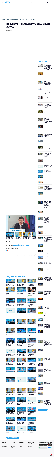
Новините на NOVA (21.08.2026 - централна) (9, 433)
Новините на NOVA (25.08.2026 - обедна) (21, 355)
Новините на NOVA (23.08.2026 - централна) (20, 403)
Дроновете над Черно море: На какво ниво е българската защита (48, 141)
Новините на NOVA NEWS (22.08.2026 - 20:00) (20, 413)
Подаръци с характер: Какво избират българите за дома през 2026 (47, 83)
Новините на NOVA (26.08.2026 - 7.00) (9, 334)
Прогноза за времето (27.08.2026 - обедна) (48, 166)
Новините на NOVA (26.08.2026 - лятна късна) (10, 305)
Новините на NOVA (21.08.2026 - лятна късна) (20, 423)
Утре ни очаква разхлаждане (46, 245)
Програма (18, 2)
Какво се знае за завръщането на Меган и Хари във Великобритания (47, 326)
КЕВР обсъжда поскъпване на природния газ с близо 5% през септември (48, 188)
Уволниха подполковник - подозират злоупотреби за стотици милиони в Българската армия (47, 271)
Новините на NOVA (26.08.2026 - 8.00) (31, 325)
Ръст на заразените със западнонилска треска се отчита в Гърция (47, 314)
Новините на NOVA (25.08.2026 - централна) (9, 344)
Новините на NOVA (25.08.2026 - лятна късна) (20, 334)
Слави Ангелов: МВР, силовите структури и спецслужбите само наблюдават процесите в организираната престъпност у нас (48, 333)
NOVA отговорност (31, 443)
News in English (30, 446)
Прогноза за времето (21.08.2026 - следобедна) (21, 433)
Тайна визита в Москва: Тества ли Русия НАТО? (47, 319)
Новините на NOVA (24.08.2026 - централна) (20, 374)
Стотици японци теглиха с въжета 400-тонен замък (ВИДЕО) (47, 264)
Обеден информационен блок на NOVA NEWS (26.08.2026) (31, 315)
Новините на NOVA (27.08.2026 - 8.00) (31, 285)
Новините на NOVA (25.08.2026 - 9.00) (31, 355)
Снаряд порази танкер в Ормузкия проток (47, 370)
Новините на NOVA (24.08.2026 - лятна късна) (31, 364)
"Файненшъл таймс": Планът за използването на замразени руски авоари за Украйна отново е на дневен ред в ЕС (47, 352)
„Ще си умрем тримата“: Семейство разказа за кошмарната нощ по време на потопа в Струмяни (48, 343)
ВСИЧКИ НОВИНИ (42, 409)
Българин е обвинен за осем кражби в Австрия (48, 135)
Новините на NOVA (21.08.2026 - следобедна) (31, 433)
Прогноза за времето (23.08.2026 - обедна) (32, 403)
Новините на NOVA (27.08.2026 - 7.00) (9, 294)
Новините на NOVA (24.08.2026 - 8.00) (20, 394)
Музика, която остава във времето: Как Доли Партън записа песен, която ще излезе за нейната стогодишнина (48, 67)
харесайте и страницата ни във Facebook (21, 245)
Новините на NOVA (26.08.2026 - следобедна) (20, 315)
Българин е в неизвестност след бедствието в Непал (48, 227)
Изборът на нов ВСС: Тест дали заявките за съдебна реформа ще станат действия (48, 279)
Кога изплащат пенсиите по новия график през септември (47, 106)
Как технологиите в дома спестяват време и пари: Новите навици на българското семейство (48, 75)
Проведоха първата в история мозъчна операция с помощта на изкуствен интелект (48, 239)
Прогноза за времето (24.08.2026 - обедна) (21, 383)
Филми (20, 447)
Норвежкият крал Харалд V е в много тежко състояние (47, 232)
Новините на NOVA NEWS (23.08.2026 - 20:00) (9, 403)
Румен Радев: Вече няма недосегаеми (47, 181)
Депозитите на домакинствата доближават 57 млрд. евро (48, 148)
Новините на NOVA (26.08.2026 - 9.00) (20, 325)
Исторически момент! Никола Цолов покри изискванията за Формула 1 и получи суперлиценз (47, 91)
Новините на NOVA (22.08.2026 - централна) (31, 413)
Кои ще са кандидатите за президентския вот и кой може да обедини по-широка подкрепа (48, 395)
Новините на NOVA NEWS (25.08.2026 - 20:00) (31, 334)
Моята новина (4, 446)
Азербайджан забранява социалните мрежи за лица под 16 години (48, 251)
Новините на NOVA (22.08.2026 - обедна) (10, 423)
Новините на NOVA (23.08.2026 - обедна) (10, 413)
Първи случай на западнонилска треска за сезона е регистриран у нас (47, 212)
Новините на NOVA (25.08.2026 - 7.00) (20, 364)
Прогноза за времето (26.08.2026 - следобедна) (10, 315)
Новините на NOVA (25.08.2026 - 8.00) (9, 364)
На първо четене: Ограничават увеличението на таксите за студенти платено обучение (47, 195)
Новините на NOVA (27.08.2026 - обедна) (10, 285)
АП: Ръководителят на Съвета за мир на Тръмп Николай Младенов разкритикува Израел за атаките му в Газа (47, 204)
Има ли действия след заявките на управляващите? (47, 257)
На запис (23, 2)
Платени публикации (4, 452)
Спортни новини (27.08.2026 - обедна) (47, 171)
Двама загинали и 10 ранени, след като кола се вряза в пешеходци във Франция (47, 377)
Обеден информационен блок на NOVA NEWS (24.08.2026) (10, 384)
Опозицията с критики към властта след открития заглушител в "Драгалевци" (46, 220)
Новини (13, 2)
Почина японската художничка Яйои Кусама (47, 364)
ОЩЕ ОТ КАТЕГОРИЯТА (13, 437)
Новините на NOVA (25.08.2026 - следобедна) (20, 344)
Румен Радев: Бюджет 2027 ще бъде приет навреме (48, 307)
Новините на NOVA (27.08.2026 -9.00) (20, 285)
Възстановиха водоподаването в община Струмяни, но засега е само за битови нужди (48, 112)
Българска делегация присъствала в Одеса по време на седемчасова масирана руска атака (48, 300)
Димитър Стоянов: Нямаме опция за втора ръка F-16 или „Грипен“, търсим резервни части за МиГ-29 (47, 128)
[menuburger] (2, 2)
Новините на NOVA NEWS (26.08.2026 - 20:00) (20, 305)
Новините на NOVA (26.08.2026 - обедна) (10, 325)
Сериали (20, 446)
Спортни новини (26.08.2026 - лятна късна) (20, 294)
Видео (3, 447)
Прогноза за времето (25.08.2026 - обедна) (10, 355)
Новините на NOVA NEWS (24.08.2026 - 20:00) (9, 374)
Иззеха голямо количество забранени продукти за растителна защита (48, 98)
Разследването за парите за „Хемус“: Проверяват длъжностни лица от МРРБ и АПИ (48, 120)
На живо (28, 2)
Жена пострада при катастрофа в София (48, 388)
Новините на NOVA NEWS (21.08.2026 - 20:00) (31, 423)
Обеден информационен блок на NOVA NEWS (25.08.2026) (31, 345)
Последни (3, 443)
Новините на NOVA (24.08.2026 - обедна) (31, 383)
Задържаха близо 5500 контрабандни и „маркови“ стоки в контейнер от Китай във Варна (48, 286)
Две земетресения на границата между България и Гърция (48, 160)
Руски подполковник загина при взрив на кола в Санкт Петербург (47, 155)
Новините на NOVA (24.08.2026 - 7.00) (31, 394)
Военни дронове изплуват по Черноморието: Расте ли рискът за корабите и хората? (48, 402)
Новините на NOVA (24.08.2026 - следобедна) (31, 374)
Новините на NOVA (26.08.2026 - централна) (31, 305)
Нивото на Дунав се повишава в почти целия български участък (47, 293)
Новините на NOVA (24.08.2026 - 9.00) (9, 394)
